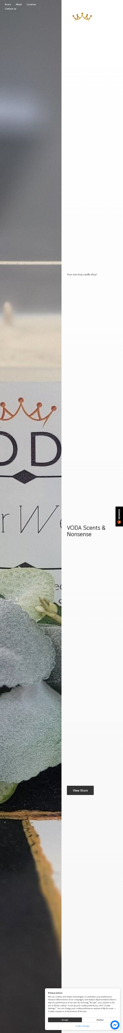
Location (31, 4)
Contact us (10, 8)
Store (8, 4)
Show (119, 517)
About (19, 4)
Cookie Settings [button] (82, 1026)
